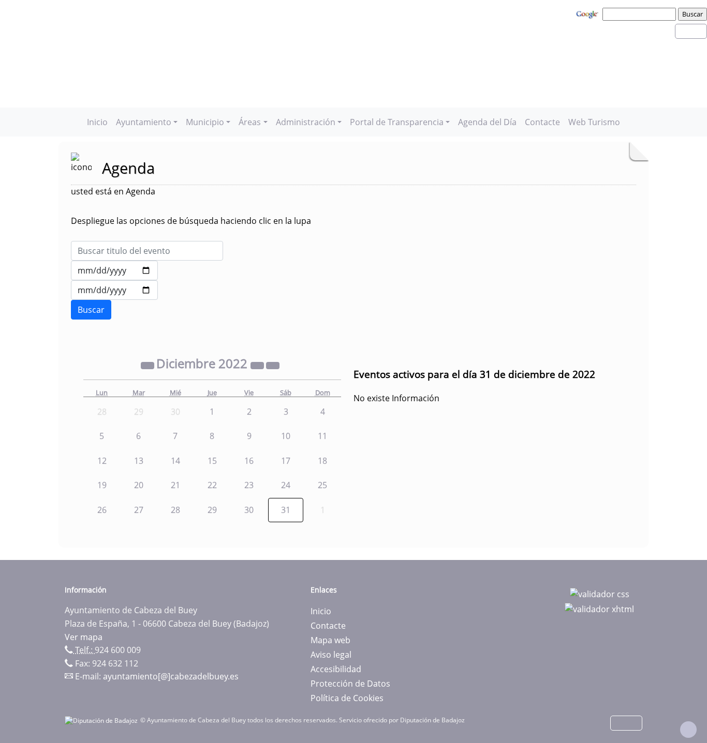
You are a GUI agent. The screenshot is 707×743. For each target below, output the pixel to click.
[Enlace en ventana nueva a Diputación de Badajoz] (102, 720)
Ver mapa (83, 637)
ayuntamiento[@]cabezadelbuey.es (171, 676)
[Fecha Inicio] (114, 270)
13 (138, 460)
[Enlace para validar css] (599, 593)
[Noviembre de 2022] (148, 365)
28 (175, 509)
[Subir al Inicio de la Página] (688, 729)
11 (322, 436)
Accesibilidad (336, 669)
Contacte (542, 122)
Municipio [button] (205, 122)
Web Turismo (594, 122)
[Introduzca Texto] (147, 251)
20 (138, 485)
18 (322, 460)
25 (322, 485)
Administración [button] (305, 122)
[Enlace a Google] (588, 13)
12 (102, 460)
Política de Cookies (347, 698)
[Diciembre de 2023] (258, 365)
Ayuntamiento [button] (143, 122)
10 (285, 436)
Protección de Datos (350, 683)
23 (249, 485)
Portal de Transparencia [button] (397, 122)
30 (249, 509)
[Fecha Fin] (114, 290)
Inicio (97, 122)
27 (138, 509)
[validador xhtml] (599, 608)
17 (285, 460)
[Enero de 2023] (272, 365)
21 (175, 485)
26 (102, 509)
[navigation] (641, 14)
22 (212, 485)
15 (212, 460)
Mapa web (330, 640)
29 (212, 509)
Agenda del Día (487, 122)
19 (102, 485)
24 (285, 485)
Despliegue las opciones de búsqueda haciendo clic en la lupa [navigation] (191, 220)
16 (249, 460)
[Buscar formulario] (91, 310)
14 (175, 460)
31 (285, 509)
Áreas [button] (250, 122)
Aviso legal (331, 654)
